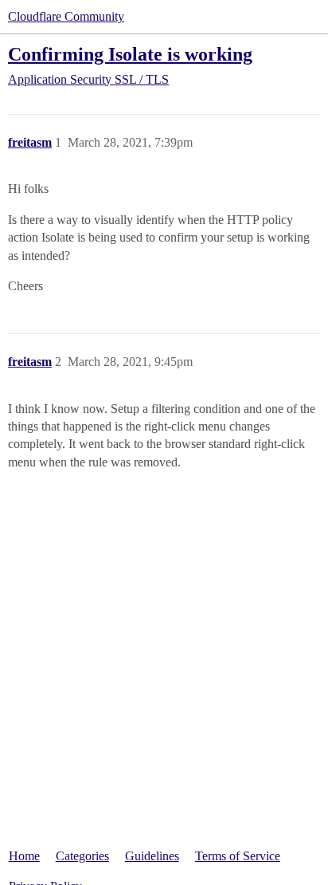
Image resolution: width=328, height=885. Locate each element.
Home (24, 856)
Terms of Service (237, 856)
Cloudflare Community (66, 16)
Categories (82, 856)
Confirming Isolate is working (130, 54)
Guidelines (152, 856)
